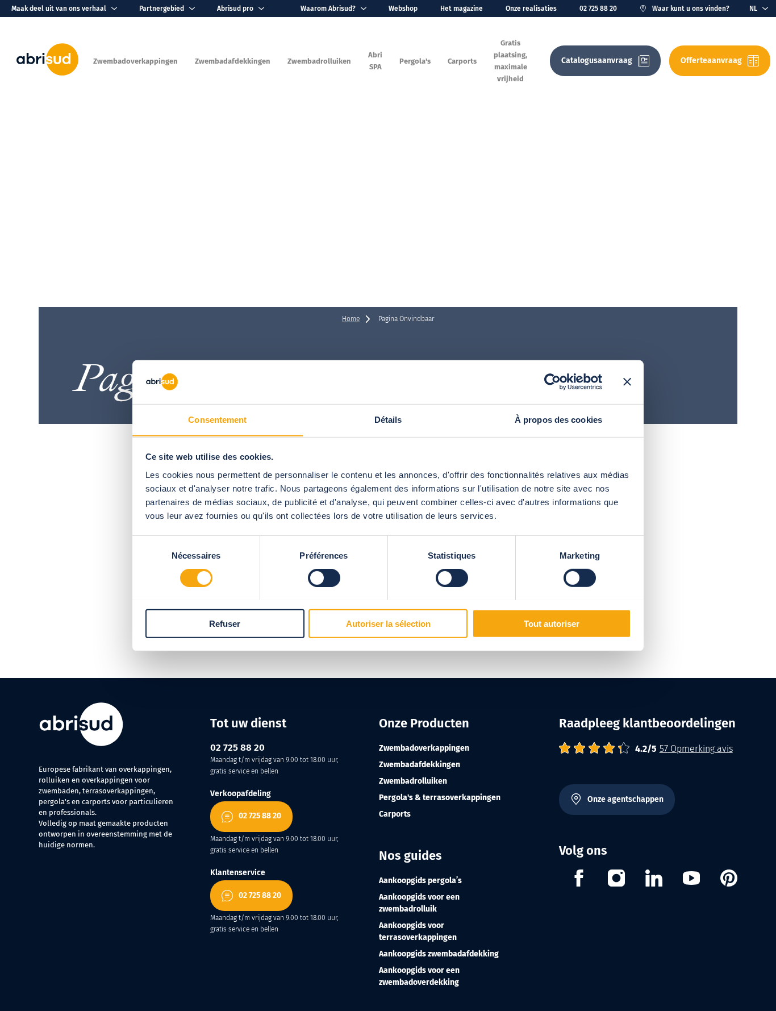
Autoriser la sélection (388, 623)
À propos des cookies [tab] (558, 419)
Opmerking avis (696, 748)
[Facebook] (578, 879)
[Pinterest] (728, 879)
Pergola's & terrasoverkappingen (439, 797)
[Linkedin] (653, 879)
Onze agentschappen (625, 799)
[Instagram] (616, 879)
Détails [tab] (388, 419)
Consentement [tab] (217, 419)
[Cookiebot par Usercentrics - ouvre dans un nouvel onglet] (552, 381)
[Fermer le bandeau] (627, 382)
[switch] (324, 577)
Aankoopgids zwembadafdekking (439, 954)
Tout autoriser (551, 623)
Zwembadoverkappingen (424, 748)
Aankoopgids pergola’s (420, 880)
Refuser (224, 623)
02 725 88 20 (598, 9)
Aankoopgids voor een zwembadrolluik (419, 903)
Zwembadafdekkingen (419, 764)
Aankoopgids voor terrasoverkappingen (418, 931)
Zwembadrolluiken (413, 781)
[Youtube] (691, 879)
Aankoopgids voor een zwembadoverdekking (419, 976)
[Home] (47, 73)
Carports (395, 814)
